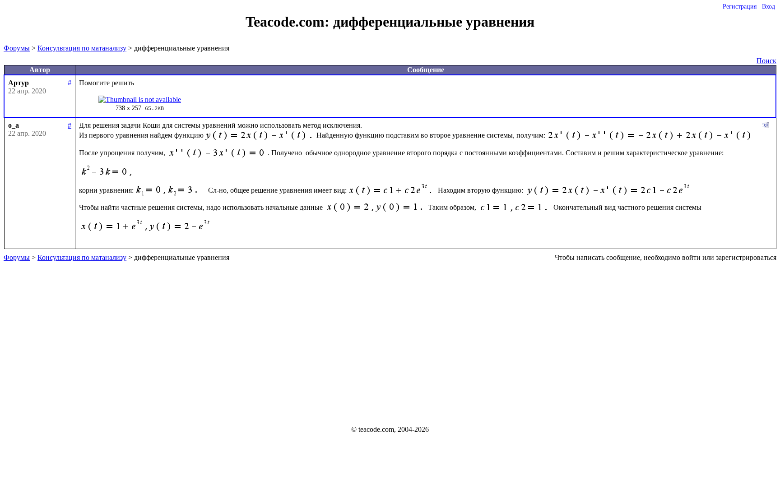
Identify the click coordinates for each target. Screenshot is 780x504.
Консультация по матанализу (81, 48)
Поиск (766, 61)
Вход (768, 6)
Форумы (17, 48)
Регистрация (740, 6)
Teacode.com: (289, 22)
